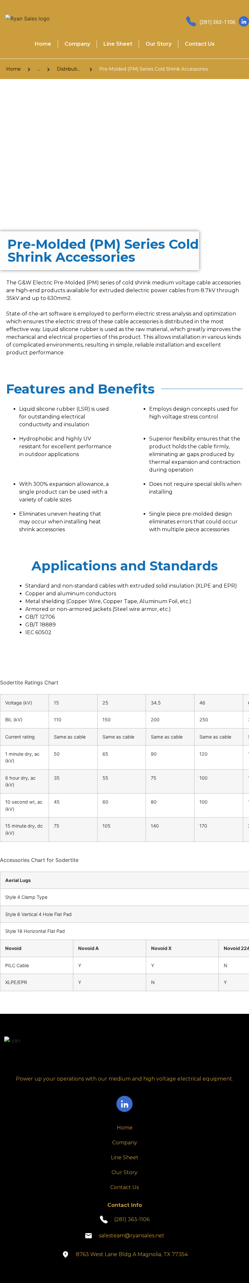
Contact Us (200, 44)
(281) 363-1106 (217, 22)
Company (77, 44)
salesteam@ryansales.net (131, 1235)
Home (43, 44)
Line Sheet (117, 44)
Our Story (159, 44)
